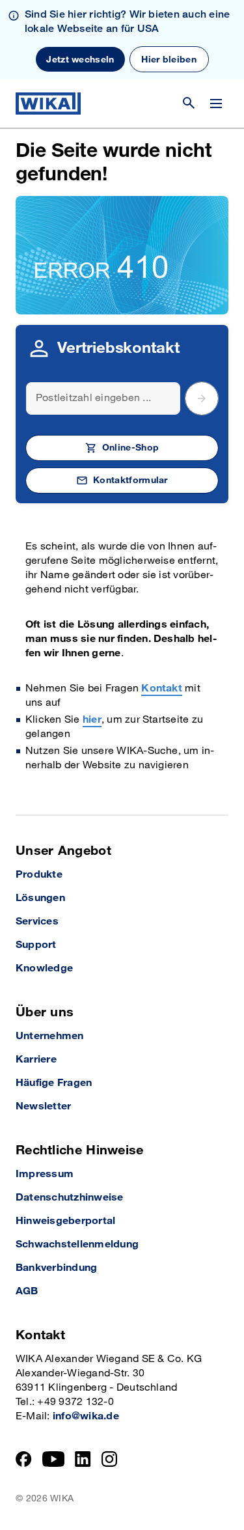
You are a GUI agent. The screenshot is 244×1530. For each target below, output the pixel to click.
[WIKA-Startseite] (48, 103)
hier (92, 720)
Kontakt (161, 688)
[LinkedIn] (83, 1459)
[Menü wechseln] (216, 103)
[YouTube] (53, 1459)
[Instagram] (109, 1459)
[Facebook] (24, 1459)
